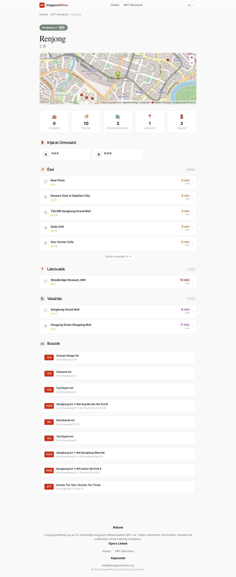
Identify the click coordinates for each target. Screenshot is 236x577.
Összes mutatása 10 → (118, 256)
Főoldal (115, 4)
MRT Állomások (133, 4)
